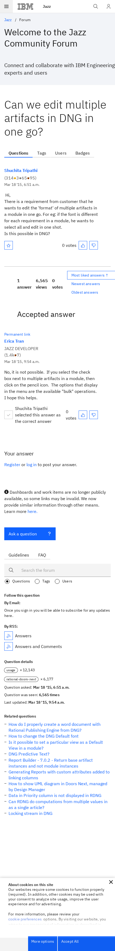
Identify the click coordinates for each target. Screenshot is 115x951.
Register (12, 464)
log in (31, 464)
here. (32, 511)
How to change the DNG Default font (44, 736)
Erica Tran (14, 341)
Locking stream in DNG (30, 813)
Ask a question (23, 533)
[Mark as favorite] (8, 245)
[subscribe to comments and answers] (8, 646)
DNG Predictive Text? (29, 754)
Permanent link (17, 334)
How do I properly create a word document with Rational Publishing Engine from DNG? (55, 727)
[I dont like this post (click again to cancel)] (93, 245)
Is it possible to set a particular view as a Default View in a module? (56, 745)
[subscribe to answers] (8, 635)
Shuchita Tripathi (20, 170)
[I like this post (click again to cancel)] (83, 245)
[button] (111, 882)
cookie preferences (25, 919)
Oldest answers (84, 292)
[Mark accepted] (8, 415)
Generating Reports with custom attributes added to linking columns (59, 774)
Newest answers (85, 283)
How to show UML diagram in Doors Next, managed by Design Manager (58, 786)
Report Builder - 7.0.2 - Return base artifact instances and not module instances (51, 763)
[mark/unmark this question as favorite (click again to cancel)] (8, 245)
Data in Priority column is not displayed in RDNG (55, 795)
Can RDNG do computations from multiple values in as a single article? (58, 804)
